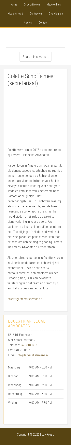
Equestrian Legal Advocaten (35, 37)
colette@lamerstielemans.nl (25, 299)
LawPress (48, 434)
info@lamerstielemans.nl (32, 355)
